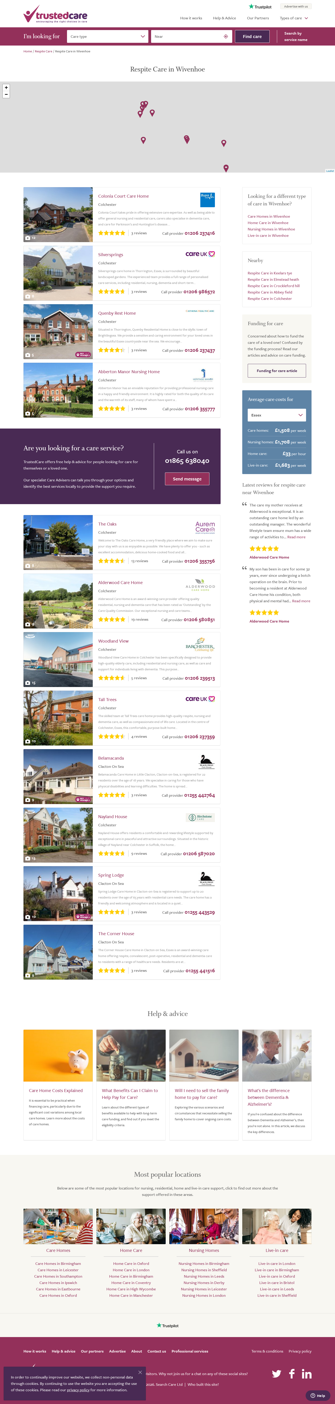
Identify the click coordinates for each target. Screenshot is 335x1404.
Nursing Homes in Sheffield (204, 1270)
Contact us (156, 1351)
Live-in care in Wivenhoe (268, 235)
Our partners (92, 1351)
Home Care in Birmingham (131, 1276)
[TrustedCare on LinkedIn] (307, 1373)
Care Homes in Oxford (58, 1295)
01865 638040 (187, 460)
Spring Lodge (111, 875)
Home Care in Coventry (131, 1282)
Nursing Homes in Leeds (204, 1276)
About (136, 1351)
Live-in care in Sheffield (277, 1295)
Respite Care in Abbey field (270, 292)
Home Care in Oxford (131, 1263)
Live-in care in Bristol (276, 1282)
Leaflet (330, 171)
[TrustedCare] (55, 14)
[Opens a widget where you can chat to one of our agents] (317, 1396)
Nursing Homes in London (204, 1295)
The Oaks (107, 524)
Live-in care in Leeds (277, 1289)
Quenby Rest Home (117, 313)
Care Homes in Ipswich (58, 1282)
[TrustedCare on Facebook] (291, 1373)
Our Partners (258, 18)
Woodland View (113, 641)
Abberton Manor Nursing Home (129, 371)
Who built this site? (203, 1384)
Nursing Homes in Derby (204, 1282)
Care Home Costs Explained (56, 1090)
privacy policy (78, 1390)
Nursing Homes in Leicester (204, 1289)
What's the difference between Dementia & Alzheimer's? (269, 1097)
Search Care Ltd (169, 1384)
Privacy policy (300, 1351)
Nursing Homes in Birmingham (204, 1263)
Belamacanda (111, 758)
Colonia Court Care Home (123, 196)
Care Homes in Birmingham (58, 1263)
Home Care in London (131, 1270)
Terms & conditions (267, 1351)
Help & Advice (224, 18)
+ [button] (6, 87)
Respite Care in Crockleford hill (274, 285)
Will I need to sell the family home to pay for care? (202, 1093)
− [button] (6, 94)
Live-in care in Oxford (277, 1276)
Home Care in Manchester (131, 1295)
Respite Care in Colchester (270, 298)
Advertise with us (296, 6)
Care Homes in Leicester (58, 1270)
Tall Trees (107, 699)
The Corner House (116, 933)
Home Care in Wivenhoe (268, 222)
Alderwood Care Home (120, 582)
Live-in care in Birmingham (277, 1270)
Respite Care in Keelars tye (270, 273)
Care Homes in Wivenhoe (269, 216)
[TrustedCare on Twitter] (276, 1373)
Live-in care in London (276, 1263)
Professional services (190, 1351)
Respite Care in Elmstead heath (273, 279)
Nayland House (112, 816)
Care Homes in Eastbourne (58, 1289)
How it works (191, 18)
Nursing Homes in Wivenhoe (271, 229)
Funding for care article (277, 370)
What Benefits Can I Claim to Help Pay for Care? (130, 1093)
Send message (187, 478)
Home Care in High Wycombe (131, 1289)
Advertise (117, 1351)
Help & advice (63, 1351)
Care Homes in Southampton (58, 1276)
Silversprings (110, 254)
